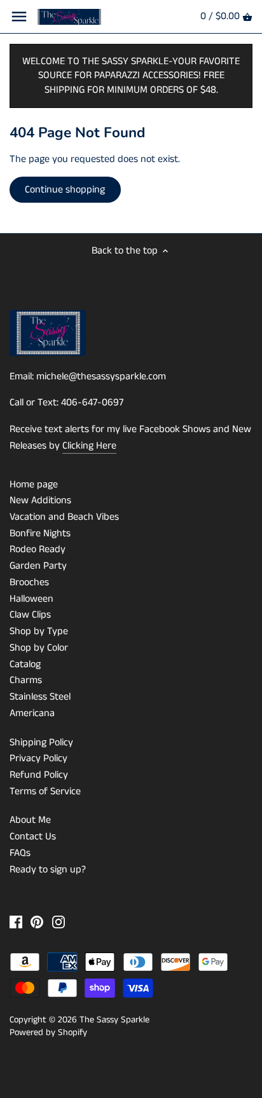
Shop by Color (39, 647)
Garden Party (38, 566)
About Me (30, 820)
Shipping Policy (41, 742)
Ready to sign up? (48, 869)
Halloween (31, 599)
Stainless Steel (40, 696)
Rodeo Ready (38, 549)
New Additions (40, 500)
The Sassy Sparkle (114, 1019)
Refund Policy (39, 775)
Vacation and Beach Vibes (64, 517)
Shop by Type (39, 631)
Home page (34, 484)
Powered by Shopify (48, 1032)
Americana (32, 713)
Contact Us (33, 836)
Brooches (29, 582)
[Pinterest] (37, 922)
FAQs (20, 853)
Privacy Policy (38, 758)
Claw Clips (30, 614)
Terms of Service (45, 791)
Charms (26, 680)
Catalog (25, 664)
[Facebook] (16, 922)
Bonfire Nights (40, 533)
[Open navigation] (19, 16)
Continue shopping (65, 189)
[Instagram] (58, 922)
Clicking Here (89, 445)
